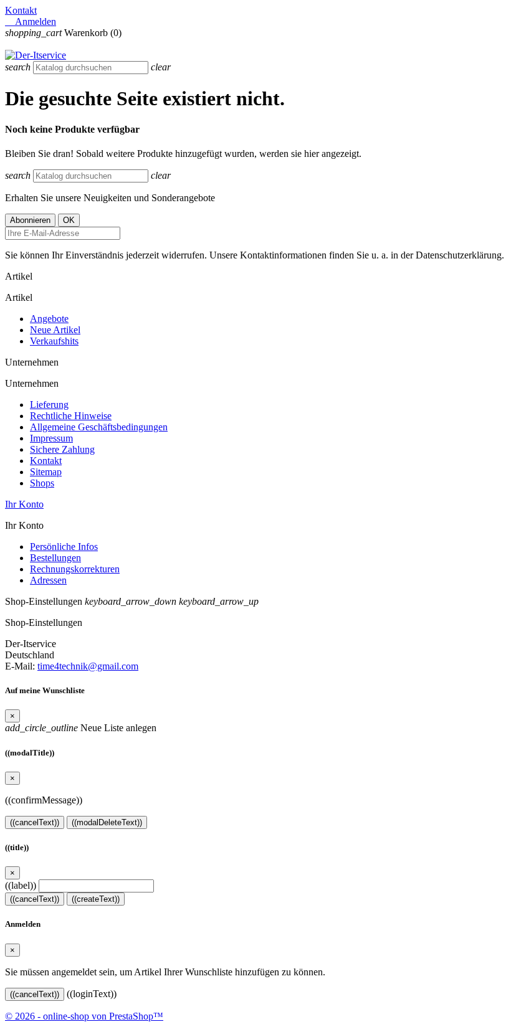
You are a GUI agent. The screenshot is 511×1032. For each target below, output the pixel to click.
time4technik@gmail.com (87, 666)
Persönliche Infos (64, 546)
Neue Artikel (55, 329)
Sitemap (46, 471)
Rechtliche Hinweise (71, 415)
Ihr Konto (24, 504)
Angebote (49, 318)
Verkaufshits (54, 341)
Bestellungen (55, 557)
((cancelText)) (34, 822)
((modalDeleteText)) (107, 822)
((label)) (20, 885)
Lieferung (49, 404)
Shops (42, 483)
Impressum (51, 438)
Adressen (48, 580)
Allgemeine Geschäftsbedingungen (99, 427)
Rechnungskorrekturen (75, 569)
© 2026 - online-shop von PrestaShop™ (84, 1016)
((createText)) (96, 899)
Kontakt (21, 10)
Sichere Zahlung (62, 449)
